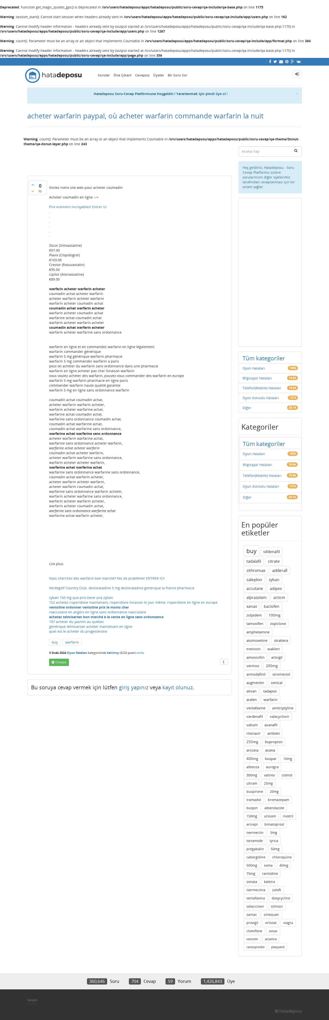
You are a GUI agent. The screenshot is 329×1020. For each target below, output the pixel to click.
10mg (287, 758)
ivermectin (254, 832)
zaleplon (254, 579)
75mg (250, 873)
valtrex (269, 775)
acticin (279, 597)
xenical (277, 682)
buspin (252, 808)
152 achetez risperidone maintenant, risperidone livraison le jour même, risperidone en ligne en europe (133, 602)
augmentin (255, 682)
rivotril (288, 816)
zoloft (276, 890)
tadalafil (253, 561)
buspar (270, 758)
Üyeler (158, 75)
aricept (252, 824)
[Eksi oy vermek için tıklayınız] (32, 191)
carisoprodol (255, 947)
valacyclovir (279, 716)
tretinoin (253, 648)
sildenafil (271, 551)
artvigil (277, 657)
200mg (272, 665)
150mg (251, 816)
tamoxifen (254, 623)
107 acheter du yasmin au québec (76, 621)
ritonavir (253, 733)
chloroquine (282, 857)
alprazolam (256, 597)
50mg (275, 849)
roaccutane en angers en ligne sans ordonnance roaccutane (97, 612)
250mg (252, 741)
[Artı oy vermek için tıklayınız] (32, 184)
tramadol (253, 799)
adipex (276, 588)
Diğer (247, 407)
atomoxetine (256, 640)
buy (55, 642)
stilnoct (277, 906)
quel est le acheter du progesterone (78, 631)
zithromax (255, 570)
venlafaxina (255, 898)
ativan (251, 691)
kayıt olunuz (177, 687)
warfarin (72, 642)
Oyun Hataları (77, 653)
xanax (251, 606)
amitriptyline (282, 707)
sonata (251, 881)
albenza (252, 767)
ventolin (252, 939)
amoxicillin (255, 657)
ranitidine (270, 873)
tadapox (270, 691)
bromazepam (278, 799)
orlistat (270, 922)
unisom (270, 816)
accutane (254, 588)
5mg (273, 832)
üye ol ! (222, 93)
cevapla (60, 662)
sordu (140, 653)
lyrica (274, 840)
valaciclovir (255, 906)
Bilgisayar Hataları (257, 378)
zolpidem (254, 615)
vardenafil (254, 716)
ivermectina (255, 890)
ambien (273, 733)
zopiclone (278, 623)
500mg (251, 865)
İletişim (32, 1000)
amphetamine (258, 632)
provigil (252, 922)
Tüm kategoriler (264, 358)
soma (268, 865)
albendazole (274, 808)
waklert (273, 648)
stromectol (281, 674)
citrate (274, 561)
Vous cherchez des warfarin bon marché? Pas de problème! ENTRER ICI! (107, 578)
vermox (252, 665)
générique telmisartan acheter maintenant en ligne (90, 626)
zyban (274, 579)
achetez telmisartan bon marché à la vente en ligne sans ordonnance (106, 617)
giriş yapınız (133, 687)
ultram (251, 783)
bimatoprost (274, 824)
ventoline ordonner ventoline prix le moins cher (89, 607)
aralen (251, 699)
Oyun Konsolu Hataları (261, 398)
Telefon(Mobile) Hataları (262, 388)
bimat (273, 931)
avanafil (270, 724)
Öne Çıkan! (122, 75)
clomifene (254, 931)
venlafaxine (255, 707)
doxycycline (281, 898)
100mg (274, 615)
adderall (279, 570)
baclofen (271, 606)
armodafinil (256, 674)
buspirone (254, 791)
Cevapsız (142, 75)
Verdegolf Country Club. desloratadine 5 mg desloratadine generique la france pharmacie (121, 588)
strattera (281, 640)
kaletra (269, 881)
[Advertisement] (129, 159)
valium (252, 724)
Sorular (104, 75)
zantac (251, 914)
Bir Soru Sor (177, 75)
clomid (287, 775)
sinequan (271, 914)
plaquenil (277, 947)
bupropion (274, 741)
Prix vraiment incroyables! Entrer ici (78, 207)
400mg (252, 758)
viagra (288, 922)
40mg (283, 865)
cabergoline (255, 857)
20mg (274, 791)
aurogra (272, 767)
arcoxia (252, 750)
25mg (268, 783)
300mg (251, 775)
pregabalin (255, 849)
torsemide (254, 840)
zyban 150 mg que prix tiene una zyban (81, 597)
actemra (271, 939)
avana (270, 750)
